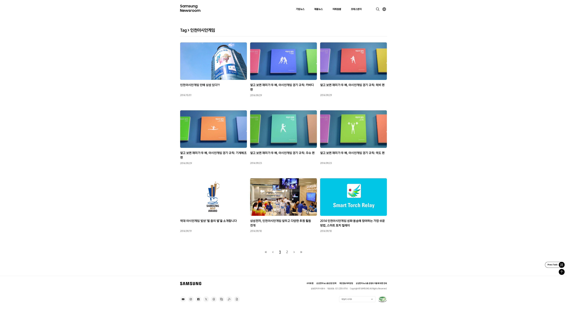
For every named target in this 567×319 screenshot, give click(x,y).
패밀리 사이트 (347, 299)
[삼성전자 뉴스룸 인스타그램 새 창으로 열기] (191, 299)
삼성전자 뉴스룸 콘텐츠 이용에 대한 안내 (371, 283)
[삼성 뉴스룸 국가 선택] (384, 9)
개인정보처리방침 (346, 283)
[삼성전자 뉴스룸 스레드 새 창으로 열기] (214, 299)
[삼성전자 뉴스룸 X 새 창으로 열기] (206, 299)
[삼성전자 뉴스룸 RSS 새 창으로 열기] (229, 299)
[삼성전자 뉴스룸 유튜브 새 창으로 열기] (183, 299)
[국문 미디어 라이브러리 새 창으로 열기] (221, 299)
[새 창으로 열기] (382, 299)
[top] (562, 272)
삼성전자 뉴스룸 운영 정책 (326, 283)
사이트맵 (310, 283)
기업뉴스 (300, 9)
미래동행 (337, 9)
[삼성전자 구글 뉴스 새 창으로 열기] (237, 299)
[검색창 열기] (377, 9)
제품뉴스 (318, 9)
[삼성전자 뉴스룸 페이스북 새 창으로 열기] (198, 299)
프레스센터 (356, 9)
